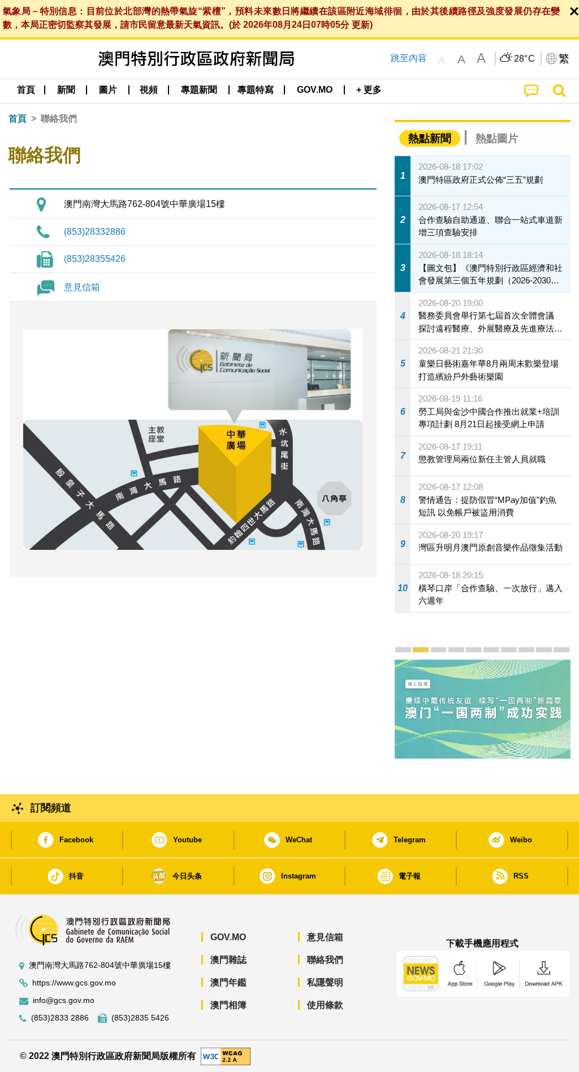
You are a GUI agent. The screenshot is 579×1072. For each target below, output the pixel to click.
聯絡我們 (325, 960)
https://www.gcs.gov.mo (74, 983)
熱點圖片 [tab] (497, 138)
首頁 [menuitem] (26, 89)
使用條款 (325, 1005)
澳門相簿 (228, 1005)
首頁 (17, 118)
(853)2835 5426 (140, 1018)
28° (524, 58)
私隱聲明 (325, 982)
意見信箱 (82, 287)
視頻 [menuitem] (149, 89)
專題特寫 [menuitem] (255, 89)
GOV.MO (228, 937)
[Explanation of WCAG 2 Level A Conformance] (225, 1055)
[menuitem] (66, 90)
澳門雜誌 (228, 960)
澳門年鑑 (228, 982)
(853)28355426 (95, 259)
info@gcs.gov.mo (63, 1000)
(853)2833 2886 (60, 1018)
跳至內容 (409, 58)
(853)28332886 (95, 231)
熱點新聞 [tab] (429, 138)
